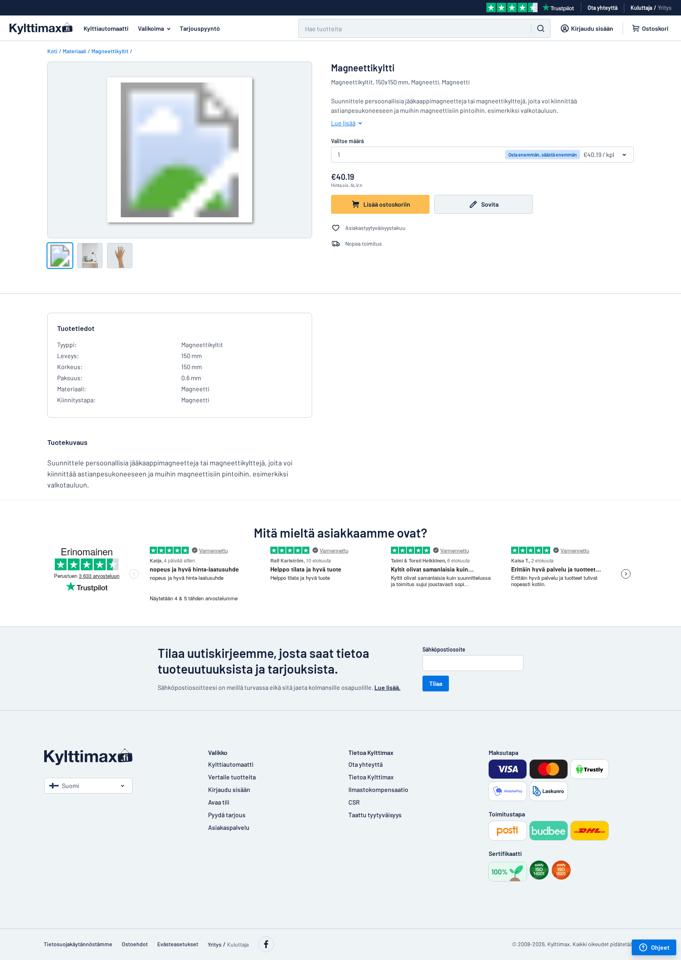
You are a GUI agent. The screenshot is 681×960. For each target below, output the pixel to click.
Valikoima (151, 28)
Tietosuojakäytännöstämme (78, 944)
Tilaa (435, 683)
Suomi (70, 785)
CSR (354, 802)
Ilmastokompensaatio (378, 789)
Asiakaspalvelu (228, 827)
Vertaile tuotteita (232, 777)
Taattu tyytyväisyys (375, 814)
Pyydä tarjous (227, 814)
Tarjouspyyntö (200, 28)
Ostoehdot (135, 944)
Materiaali (74, 51)
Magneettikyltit (109, 51)
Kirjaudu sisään (229, 789)
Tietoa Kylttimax (371, 777)
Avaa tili (218, 802)
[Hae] (540, 28)
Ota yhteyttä (365, 764)
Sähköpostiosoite (443, 649)
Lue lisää (343, 123)
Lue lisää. (387, 687)
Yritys (665, 7)
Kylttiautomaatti (106, 28)
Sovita (490, 204)
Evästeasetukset (177, 944)
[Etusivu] (118, 757)
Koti (52, 51)
